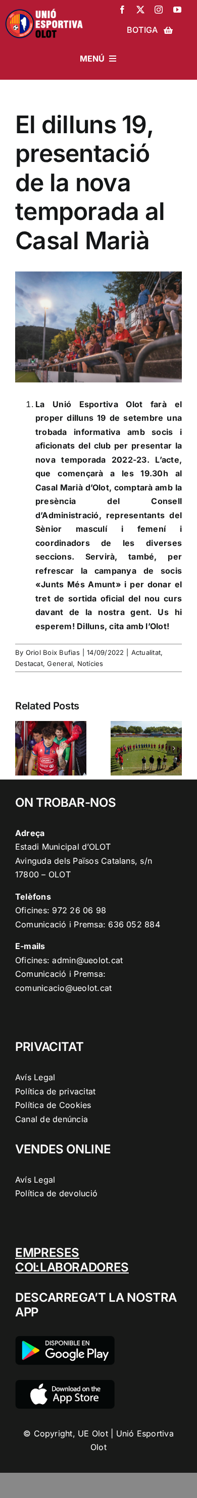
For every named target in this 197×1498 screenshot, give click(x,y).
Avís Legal (35, 1077)
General (60, 663)
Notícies (90, 663)
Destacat (29, 663)
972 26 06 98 (79, 910)
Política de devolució (56, 1193)
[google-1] (65, 1340)
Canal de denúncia (51, 1119)
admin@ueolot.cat (87, 960)
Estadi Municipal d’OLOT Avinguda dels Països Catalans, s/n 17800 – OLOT (83, 860)
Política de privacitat (55, 1091)
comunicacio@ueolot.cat (63, 988)
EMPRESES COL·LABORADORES (72, 1259)
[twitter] (140, 10)
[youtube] (177, 10)
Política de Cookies (53, 1105)
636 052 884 (134, 924)
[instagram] (159, 10)
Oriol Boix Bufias (53, 652)
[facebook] (122, 10)
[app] (65, 1384)
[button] (22, 748)
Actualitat (146, 652)
